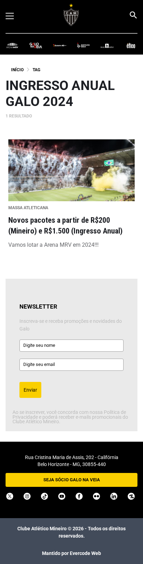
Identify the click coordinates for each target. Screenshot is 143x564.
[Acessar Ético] (130, 45)
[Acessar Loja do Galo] (106, 45)
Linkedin (114, 496)
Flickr (96, 496)
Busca (133, 15)
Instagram (27, 496)
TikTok (44, 496)
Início (17, 69)
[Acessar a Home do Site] (71, 14)
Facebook (79, 496)
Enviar (30, 390)
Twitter (10, 496)
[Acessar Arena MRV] (12, 45)
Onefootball (131, 496)
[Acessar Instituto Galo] (83, 45)
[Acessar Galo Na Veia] (35, 45)
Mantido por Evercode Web (71, 553)
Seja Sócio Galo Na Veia (71, 479)
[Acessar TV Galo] (59, 45)
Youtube (62, 496)
